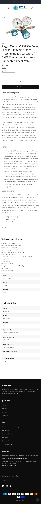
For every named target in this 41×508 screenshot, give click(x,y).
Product (4, 408)
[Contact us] (38, 500)
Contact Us (5, 441)
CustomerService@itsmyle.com (16, 458)
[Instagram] (7, 486)
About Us (5, 437)
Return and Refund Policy (10, 427)
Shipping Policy (7, 434)
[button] (4, 8)
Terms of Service (7, 444)
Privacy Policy (6, 430)
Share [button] (5, 227)
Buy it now (20, 87)
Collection (5, 415)
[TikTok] (10, 486)
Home (4, 405)
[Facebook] (3, 486)
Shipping (4, 67)
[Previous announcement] (3, 2)
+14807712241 (11, 465)
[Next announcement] (37, 2)
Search (4, 412)
